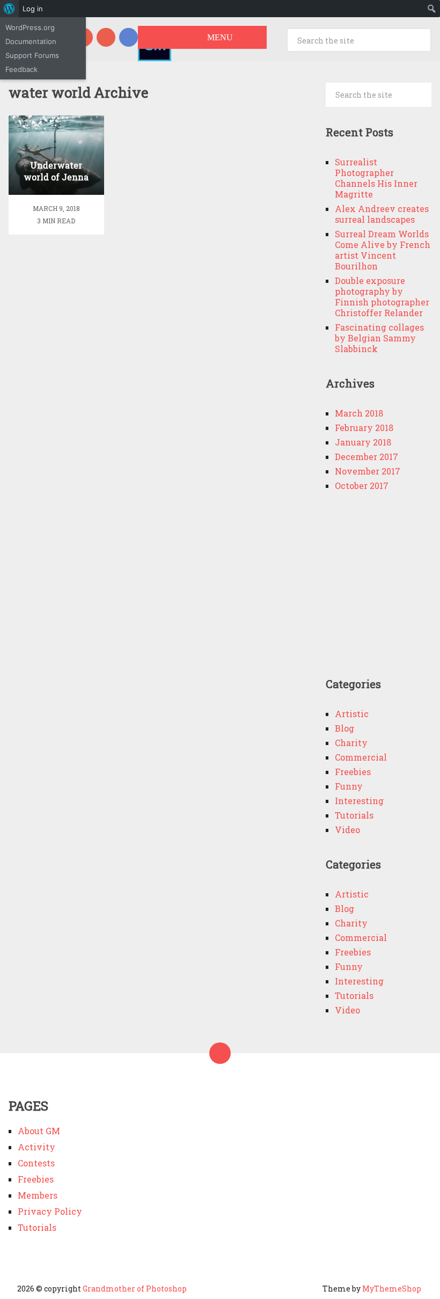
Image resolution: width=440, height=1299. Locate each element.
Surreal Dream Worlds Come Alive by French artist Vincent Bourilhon (382, 250)
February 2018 (364, 427)
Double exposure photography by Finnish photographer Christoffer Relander (382, 296)
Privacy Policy (50, 1211)
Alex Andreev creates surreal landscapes (382, 214)
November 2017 (367, 471)
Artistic (352, 713)
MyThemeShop (391, 1288)
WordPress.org (30, 27)
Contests (36, 1163)
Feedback (21, 69)
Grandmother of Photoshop (135, 1288)
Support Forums (32, 55)
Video (347, 829)
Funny (349, 786)
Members (37, 1195)
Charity (351, 742)
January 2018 (363, 442)
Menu (220, 37)
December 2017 (366, 456)
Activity (36, 1146)
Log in (33, 8)
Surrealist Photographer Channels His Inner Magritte (376, 178)
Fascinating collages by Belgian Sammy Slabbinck (379, 338)
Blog (344, 728)
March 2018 (359, 413)
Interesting (359, 800)
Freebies (353, 771)
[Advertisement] (383, 587)
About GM (39, 1130)
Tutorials (354, 815)
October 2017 (361, 485)
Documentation (30, 41)
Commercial (361, 757)
